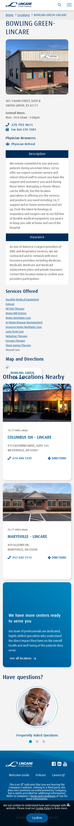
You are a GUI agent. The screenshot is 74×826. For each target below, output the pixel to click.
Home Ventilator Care (18, 318)
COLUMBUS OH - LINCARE (29, 437)
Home (9, 15)
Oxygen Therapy (15, 340)
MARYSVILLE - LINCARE (27, 537)
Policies (41, 775)
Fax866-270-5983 (23, 129)
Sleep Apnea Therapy (18, 345)
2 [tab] (37, 741)
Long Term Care (15, 331)
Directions (59, 458)
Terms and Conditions (43, 796)
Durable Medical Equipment (22, 299)
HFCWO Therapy (15, 308)
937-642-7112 (22, 557)
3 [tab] (43, 741)
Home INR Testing (16, 313)
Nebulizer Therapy (17, 336)
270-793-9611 (22, 125)
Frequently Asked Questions (37, 735)
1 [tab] (30, 741)
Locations (23, 15)
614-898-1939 (22, 458)
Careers (57, 775)
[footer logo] (19, 765)
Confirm (37, 818)
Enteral (10, 304)
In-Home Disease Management (24, 322)
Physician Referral (23, 144)
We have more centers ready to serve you (35, 618)
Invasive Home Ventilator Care (24, 327)
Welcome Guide (19, 775)
